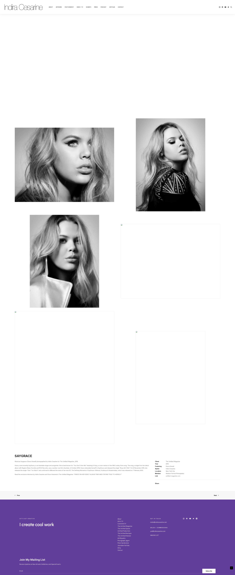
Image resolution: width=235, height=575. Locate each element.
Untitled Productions (124, 531)
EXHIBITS (88, 7)
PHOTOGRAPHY (69, 7)
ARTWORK (59, 7)
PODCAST (103, 7)
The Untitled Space (124, 528)
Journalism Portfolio (123, 545)
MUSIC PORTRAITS (121, 67)
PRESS (96, 7)
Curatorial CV (122, 524)
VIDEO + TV (80, 7)
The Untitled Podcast (124, 536)
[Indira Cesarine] (23, 7)
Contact (120, 550)
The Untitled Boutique (124, 533)
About (119, 519)
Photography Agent (124, 540)
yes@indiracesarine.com (157, 531)
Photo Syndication (123, 543)
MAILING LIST (154, 535)
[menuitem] (50, 7)
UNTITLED (112, 7)
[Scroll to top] (231, 568)
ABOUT (51, 7)
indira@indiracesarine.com (158, 522)
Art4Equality (121, 538)
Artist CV (120, 521)
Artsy (119, 548)
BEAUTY (130, 67)
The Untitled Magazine (125, 526)
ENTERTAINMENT (109, 67)
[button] (220, 7)
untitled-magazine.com (173, 476)
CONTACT (121, 7)
